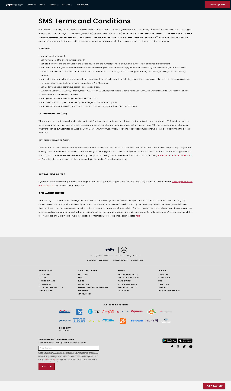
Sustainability (84, 291)
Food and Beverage (46, 281)
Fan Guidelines (84, 284)
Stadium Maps (44, 274)
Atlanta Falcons (120, 260)
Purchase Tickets (45, 284)
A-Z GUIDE (42, 278)
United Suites (123, 291)
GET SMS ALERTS (164, 278)
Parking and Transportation (50, 287)
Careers (161, 281)
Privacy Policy (164, 284)
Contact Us (163, 274)
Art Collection (84, 294)
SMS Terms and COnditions (169, 291)
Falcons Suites (124, 281)
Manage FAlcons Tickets (128, 278)
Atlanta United (137, 260)
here (138, 215)
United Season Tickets (127, 284)
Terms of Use (163, 287)
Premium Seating (45, 291)
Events (81, 281)
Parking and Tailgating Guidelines (93, 287)
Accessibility (84, 274)
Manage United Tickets (127, 287)
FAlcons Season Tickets (128, 274)
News (80, 278)
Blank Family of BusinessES (98, 260)
